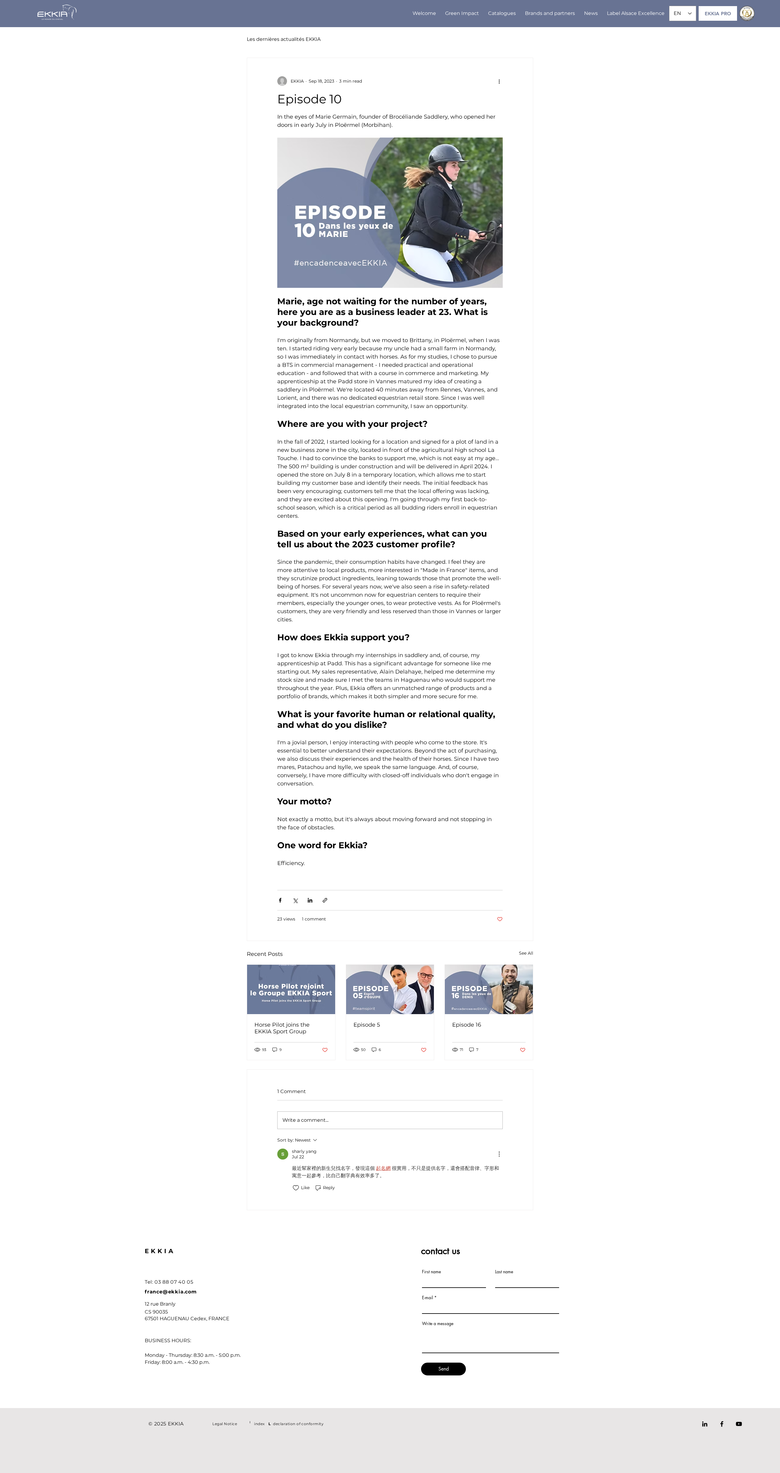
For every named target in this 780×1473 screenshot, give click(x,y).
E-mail (427, 1298)
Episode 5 (366, 1024)
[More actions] (499, 81)
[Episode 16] (489, 989)
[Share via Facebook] (280, 900)
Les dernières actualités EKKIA (284, 39)
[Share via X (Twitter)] (295, 900)
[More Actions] (499, 1154)
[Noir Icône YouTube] (739, 1424)
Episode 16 (466, 1024)
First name (431, 1272)
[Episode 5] (390, 989)
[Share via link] (325, 900)
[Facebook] (721, 1424)
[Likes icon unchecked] (296, 1188)
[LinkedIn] (704, 1424)
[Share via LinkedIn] (310, 900)
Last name (504, 1272)
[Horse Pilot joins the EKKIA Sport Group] (291, 989)
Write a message (437, 1323)
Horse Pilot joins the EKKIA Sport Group (282, 1028)
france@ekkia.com (171, 1292)
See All (526, 953)
